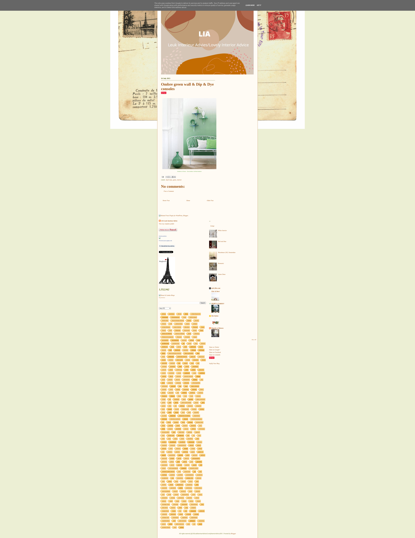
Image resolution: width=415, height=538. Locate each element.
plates (185, 461)
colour (193, 369)
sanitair (172, 475)
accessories (175, 340)
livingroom (181, 435)
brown (203, 360)
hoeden (194, 409)
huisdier (196, 412)
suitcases (181, 498)
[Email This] (167, 177)
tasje (177, 501)
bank (172, 347)
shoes (169, 481)
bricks (188, 360)
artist (189, 343)
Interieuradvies (163, 236)
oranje (193, 448)
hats (163, 409)
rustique (164, 475)
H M (171, 324)
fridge (163, 399)
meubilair (190, 438)
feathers (192, 392)
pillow (171, 461)
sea (173, 478)
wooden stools (166, 527)
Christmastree (175, 317)
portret (187, 465)
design (198, 376)
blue (198, 353)
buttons (172, 363)
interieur (164, 419)
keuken (176, 422)
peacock (164, 458)
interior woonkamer (196, 419)
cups (194, 373)
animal (192, 340)
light (174, 432)
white (170, 524)
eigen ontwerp (195, 386)
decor (171, 376)
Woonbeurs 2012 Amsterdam (226, 252)
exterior (194, 389)
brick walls (180, 360)
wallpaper (192, 521)
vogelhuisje (194, 517)
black (163, 353)
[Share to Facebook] (173, 177)
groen (163, 406)
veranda (188, 514)
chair (180, 366)
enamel (164, 389)
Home (188, 200)
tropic (173, 511)
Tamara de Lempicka (167, 337)
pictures (164, 461)
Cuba (184, 317)
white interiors (180, 524)
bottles (171, 360)
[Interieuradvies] (160, 238)
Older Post (210, 200)
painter (178, 452)
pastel (163, 455)
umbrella (202, 511)
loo (194, 435)
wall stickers (182, 521)
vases (181, 514)
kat (163, 422)
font (185, 396)
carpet (185, 363)
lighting (190, 432)
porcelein (164, 465)
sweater (189, 498)
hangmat (198, 406)
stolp (169, 494)
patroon (195, 455)
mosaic (200, 442)
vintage (196, 514)
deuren (178, 379)
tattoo (191, 501)
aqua (198, 340)
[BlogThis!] (169, 177)
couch (163, 373)
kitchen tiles (199, 422)
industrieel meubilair (184, 415)
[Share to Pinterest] (175, 177)
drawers (170, 383)
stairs (180, 488)
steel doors (199, 488)
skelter (164, 484)
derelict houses (188, 376)
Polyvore (177, 330)
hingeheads (185, 409)
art (183, 343)
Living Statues (166, 327)
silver (190, 481)
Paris (202, 327)
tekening (175, 504)
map (169, 438)
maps (175, 438)
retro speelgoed (173, 468)
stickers (183, 491)
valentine (173, 514)
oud (163, 452)
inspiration (197, 415)
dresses (186, 383)
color (186, 369)
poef (191, 461)
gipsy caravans (201, 399)
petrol (179, 458)
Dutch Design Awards (178, 320)
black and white (189, 353)
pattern (203, 455)
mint (197, 438)
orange (186, 448)
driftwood (164, 386)
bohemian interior (182, 356)
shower (183, 481)
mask (182, 438)
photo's (187, 458)
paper (192, 452)
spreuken (173, 488)
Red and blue (222, 241)
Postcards (186, 330)
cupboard (186, 373)
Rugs (201, 330)
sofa (197, 484)
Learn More (250, 5)
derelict (178, 376)
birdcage (201, 350)
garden (191, 399)
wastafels (201, 521)
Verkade (187, 337)
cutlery (164, 376)
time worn (164, 507)
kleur (163, 425)
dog (202, 379)
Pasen (163, 330)
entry (171, 389)
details (170, 379)
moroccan (191, 442)
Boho (186, 314)
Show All (254, 339)
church (164, 369)
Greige (212, 226)
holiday (202, 409)
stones (176, 494)
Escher (197, 320)
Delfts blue (165, 320)
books (163, 360)
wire (188, 524)
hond (163, 412)
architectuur (175, 343)
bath (185, 347)
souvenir (164, 488)
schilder (180, 475)
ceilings (164, 366)
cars (192, 363)
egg (180, 386)
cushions (202, 373)
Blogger (233, 533)
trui (180, 511)
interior (179, 180)
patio (187, 455)
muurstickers (182, 445)
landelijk (178, 429)
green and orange (186, 402)
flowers (172, 396)
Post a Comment (169, 191)
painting (185, 452)
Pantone (195, 327)
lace (200, 425)
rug (195, 471)
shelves (199, 478)
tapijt (171, 501)
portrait (180, 465)
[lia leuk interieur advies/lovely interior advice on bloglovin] (167, 283)
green (174, 180)
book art (193, 356)
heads (170, 409)
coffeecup (179, 369)
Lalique (195, 324)
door (163, 383)
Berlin (179, 314)
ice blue (164, 415)
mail (163, 438)
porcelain (199, 461)
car (179, 363)
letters (193, 429)
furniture (176, 399)
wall (174, 521)
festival (201, 392)
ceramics (172, 366)
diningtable (186, 379)
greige (196, 402)
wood (200, 524)
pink (178, 461)
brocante (195, 360)
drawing (178, 383)
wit (194, 524)
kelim (169, 422)
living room (171, 435)
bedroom (177, 350)
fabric (201, 389)
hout (183, 412)
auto (196, 343)
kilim (183, 422)
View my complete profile (166, 224)
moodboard (173, 442)
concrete (201, 369)
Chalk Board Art (196, 314)
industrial (172, 415)
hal (175, 406)
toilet (180, 507)
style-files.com (215, 288)
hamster (190, 406)
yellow (181, 527)
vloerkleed (175, 517)
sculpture (199, 475)
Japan (187, 324)
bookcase (201, 356)
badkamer (164, 347)
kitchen (190, 422)
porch (172, 465)
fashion (184, 392)
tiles (202, 504)
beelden (186, 350)
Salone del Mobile (167, 333)
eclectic (173, 386)
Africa (163, 314)
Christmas (165, 317)
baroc (179, 347)
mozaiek (164, 445)
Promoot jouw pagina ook (165, 240)
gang (184, 399)
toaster (173, 507)
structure (164, 498)
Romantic (221, 263)
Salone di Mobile (179, 333)
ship (163, 481)
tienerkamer (194, 504)
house (176, 412)
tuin (186, 511)
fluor (179, 396)
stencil (175, 491)
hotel (169, 412)
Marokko (187, 327)
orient (200, 448)
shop (176, 481)
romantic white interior (168, 471)
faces (163, 392)
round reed (187, 471)
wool (175, 527)
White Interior (222, 230)
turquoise (193, 511)
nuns (171, 448)
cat (198, 363)
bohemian (171, 356)
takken (164, 501)
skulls (171, 484)
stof (163, 494)
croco (179, 373)
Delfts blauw (193, 317)
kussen (185, 425)
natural (191, 445)
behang (194, 350)
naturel (164, 448)
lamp (163, 429)
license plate (165, 432)
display (195, 379)
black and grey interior (175, 353)
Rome (194, 330)
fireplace (164, 396)
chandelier (195, 366)
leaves (186, 429)
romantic (183, 468)
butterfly (164, 363)
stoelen (198, 491)
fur (170, 399)
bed (170, 350)
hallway (182, 406)
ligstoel (198, 432)
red (201, 465)
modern (164, 442)
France (164, 324)
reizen (163, 468)
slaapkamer (180, 484)
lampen (170, 429)
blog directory (162, 297)
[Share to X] (171, 177)
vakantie (164, 514)
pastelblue (172, 455)
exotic (178, 389)
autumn (203, 343)
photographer (196, 458)
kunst (178, 425)
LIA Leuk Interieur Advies (169, 221)
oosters (178, 448)
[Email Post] (162, 177)
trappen (193, 507)
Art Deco (171, 314)
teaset (198, 501)
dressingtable (196, 383)
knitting (171, 425)
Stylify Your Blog (214, 363)
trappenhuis (165, 511)
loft (188, 435)
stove (200, 494)
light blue (181, 432)
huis (189, 412)
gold (170, 402)
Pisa (170, 330)
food (191, 396)
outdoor (170, 452)
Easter (189, 320)
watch (163, 524)
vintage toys (165, 517)
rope (179, 471)
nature (199, 445)
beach (201, 347)
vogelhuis (184, 517)
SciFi (189, 333)
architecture (165, 343)
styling (173, 498)
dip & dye (169, 180)
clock (171, 369)
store (193, 494)
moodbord (182, 442)
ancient (184, 340)
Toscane (179, 337)
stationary (189, 488)
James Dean (179, 324)
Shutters (197, 333)
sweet (197, 498)
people (172, 458)
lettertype (201, 429)
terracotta (184, 504)
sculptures (165, 478)
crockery (171, 373)
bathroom (193, 347)
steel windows (166, 491)
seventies (180, 478)
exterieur (186, 389)
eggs (186, 386)
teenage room (165, 504)
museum (172, 445)
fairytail (171, 392)
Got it (259, 5)
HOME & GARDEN (217, 303)
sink (197, 481)
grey (203, 402)
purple (194, 465)
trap (186, 507)
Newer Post (166, 200)
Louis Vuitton (177, 327)
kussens (193, 425)
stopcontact (185, 494)
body (163, 356)
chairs (187, 366)
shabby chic (189, 478)
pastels (181, 455)
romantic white (194, 468)
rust (200, 471)
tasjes (184, 501)
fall (178, 392)
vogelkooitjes (165, 521)
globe (163, 402)
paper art (200, 452)
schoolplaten (189, 475)
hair (170, 406)
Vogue (195, 337)
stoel (190, 491)
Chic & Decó (215, 291)
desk (163, 379)
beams (164, 350)
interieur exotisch (175, 419)
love (199, 435)
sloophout (189, 484)
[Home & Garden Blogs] (167, 295)
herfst (177, 409)
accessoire (165, 340)
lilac (163, 435)
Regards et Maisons (217, 328)
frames (198, 396)
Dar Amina (214, 316)
